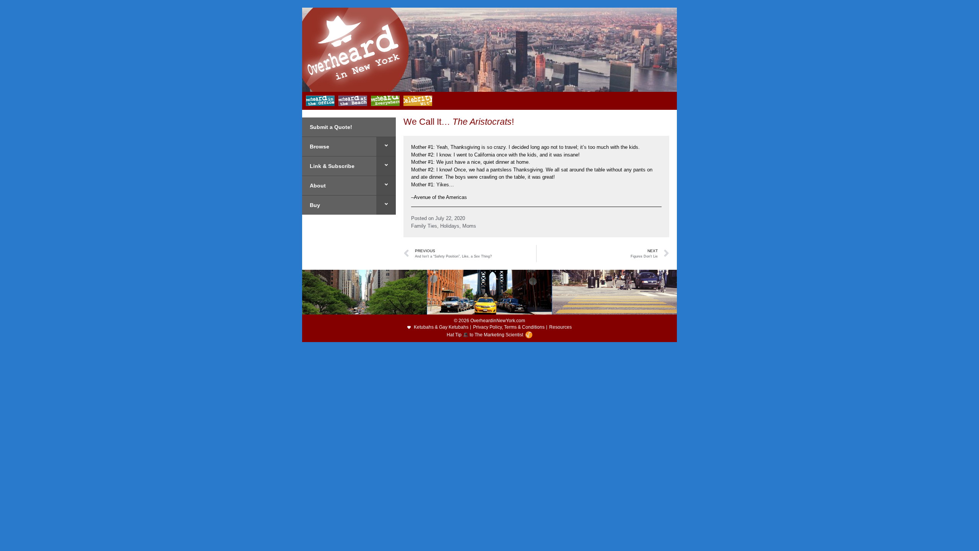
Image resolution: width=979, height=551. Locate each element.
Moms (469, 226)
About (318, 186)
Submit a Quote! (331, 127)
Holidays (449, 226)
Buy (315, 205)
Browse (319, 146)
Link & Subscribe (332, 166)
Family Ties (424, 226)
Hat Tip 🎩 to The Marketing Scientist (485, 334)
